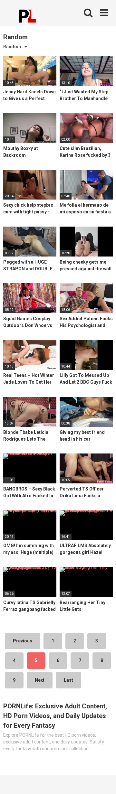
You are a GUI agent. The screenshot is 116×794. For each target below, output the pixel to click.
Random (12, 46)
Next (39, 680)
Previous (22, 640)
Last (68, 680)
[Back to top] (104, 781)
